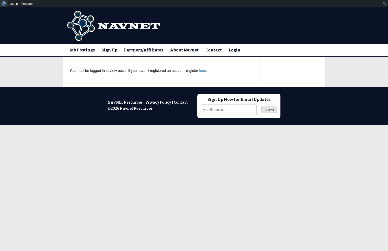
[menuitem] (4, 3)
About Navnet (184, 50)
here (202, 70)
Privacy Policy (158, 102)
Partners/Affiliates (143, 50)
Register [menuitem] (27, 3)
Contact (213, 50)
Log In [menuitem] (13, 3)
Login (234, 50)
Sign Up (109, 50)
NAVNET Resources (125, 102)
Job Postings (82, 50)
